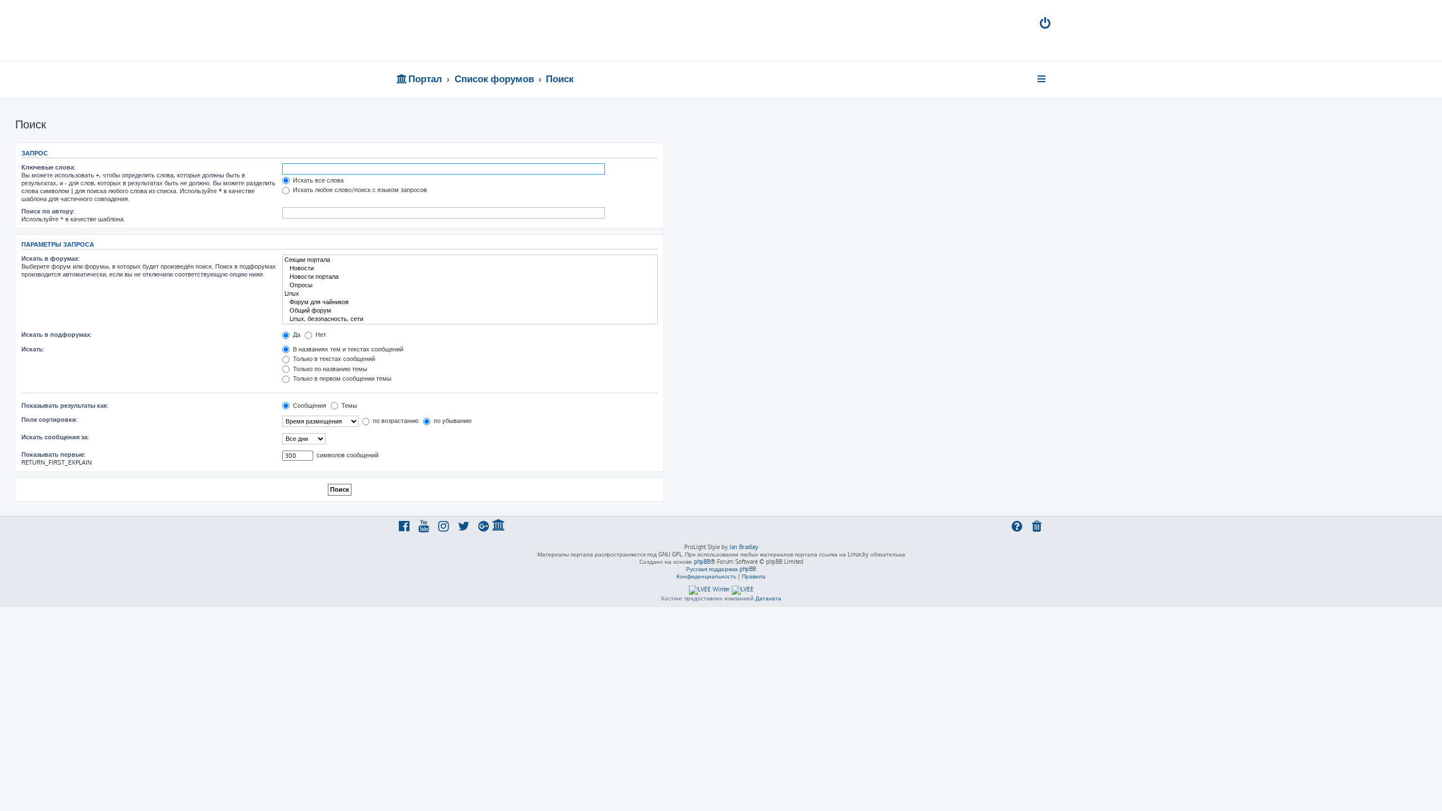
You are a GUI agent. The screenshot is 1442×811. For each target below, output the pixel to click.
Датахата (768, 598)
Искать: (32, 349)
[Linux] (470, 293)
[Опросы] (470, 285)
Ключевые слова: (48, 167)
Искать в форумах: (50, 258)
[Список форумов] (477, 30)
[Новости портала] (470, 277)
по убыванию (451, 421)
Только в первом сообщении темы (341, 378)
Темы (348, 405)
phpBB (702, 561)
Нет (320, 334)
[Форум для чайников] (470, 302)
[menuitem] (1046, 24)
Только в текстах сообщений (333, 359)
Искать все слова (317, 180)
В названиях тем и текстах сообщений (347, 349)
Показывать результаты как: (64, 405)
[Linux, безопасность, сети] (470, 319)
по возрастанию (395, 421)
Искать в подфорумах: (56, 334)
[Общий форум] (470, 310)
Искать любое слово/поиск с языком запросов (359, 190)
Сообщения (308, 405)
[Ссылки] (1042, 79)
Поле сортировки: (49, 420)
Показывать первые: (53, 454)
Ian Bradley (743, 546)
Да (295, 334)
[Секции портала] (470, 260)
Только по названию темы (329, 369)
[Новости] (470, 268)
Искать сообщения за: (54, 437)
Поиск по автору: (47, 211)
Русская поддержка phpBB (721, 568)
